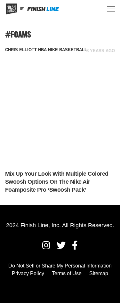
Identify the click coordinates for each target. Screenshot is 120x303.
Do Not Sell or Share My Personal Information (60, 265)
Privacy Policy (28, 273)
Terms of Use (67, 273)
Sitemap (98, 273)
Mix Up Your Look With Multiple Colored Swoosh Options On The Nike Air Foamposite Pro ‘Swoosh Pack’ (56, 182)
